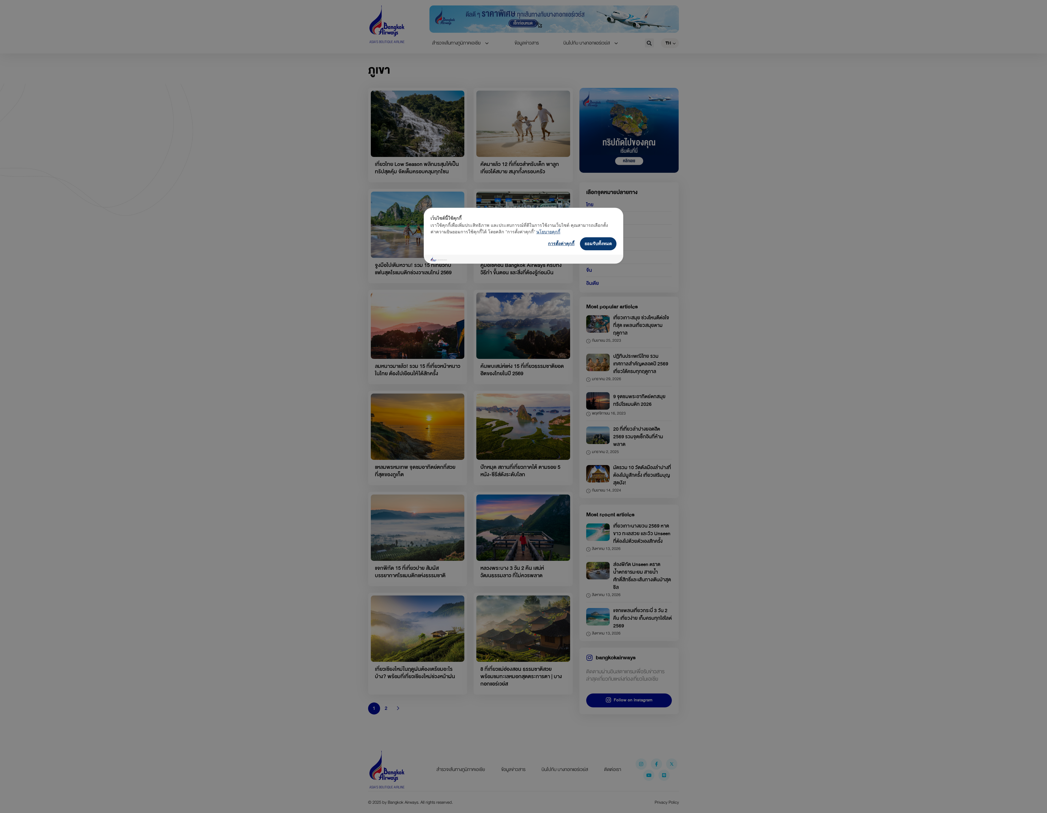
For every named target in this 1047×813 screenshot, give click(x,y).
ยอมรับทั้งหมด (598, 243)
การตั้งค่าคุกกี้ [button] (561, 243)
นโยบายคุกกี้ (548, 231)
